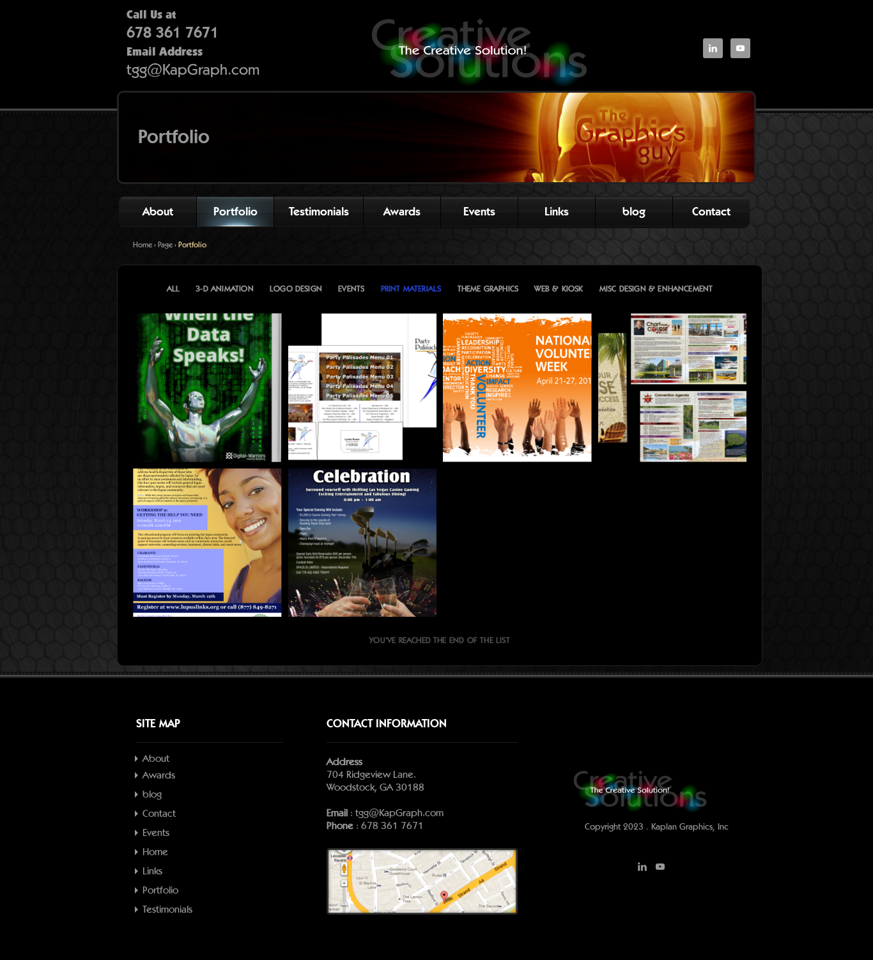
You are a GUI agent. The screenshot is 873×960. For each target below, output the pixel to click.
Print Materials (411, 289)
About (158, 212)
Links (557, 212)
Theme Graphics (488, 289)
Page (165, 245)
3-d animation (224, 289)
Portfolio (235, 212)
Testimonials (319, 212)
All (173, 289)
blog (633, 212)
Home (142, 245)
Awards (402, 212)
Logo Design (296, 289)
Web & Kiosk (558, 289)
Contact (711, 212)
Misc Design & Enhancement (656, 289)
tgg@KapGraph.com (193, 70)
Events (479, 212)
